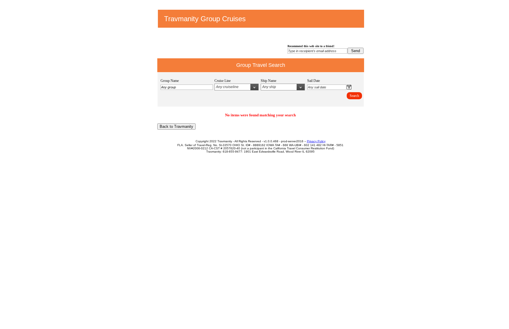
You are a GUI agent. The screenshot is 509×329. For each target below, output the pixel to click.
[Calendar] (349, 88)
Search (354, 96)
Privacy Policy (316, 141)
